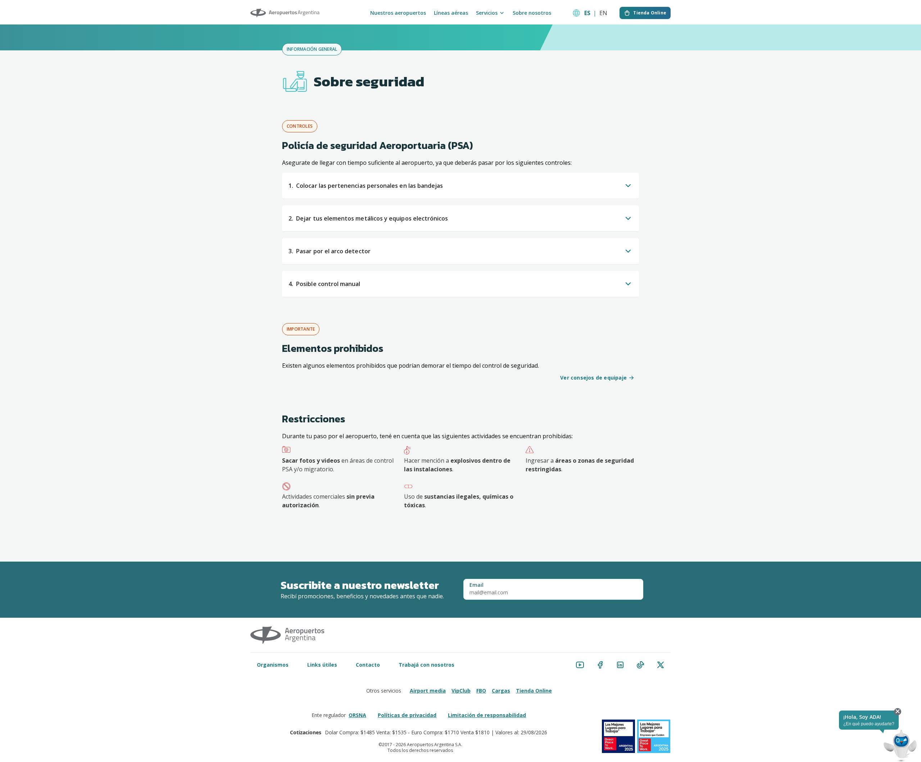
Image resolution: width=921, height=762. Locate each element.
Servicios (487, 13)
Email (476, 585)
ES (587, 13)
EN (603, 13)
